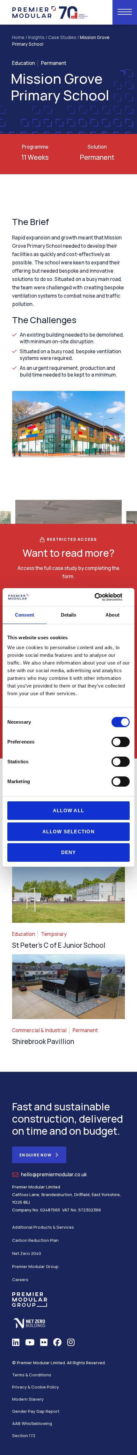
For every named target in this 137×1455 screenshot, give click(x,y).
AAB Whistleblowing (32, 1423)
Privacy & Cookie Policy (35, 1387)
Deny (68, 852)
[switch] (121, 742)
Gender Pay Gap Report (35, 1411)
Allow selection (68, 831)
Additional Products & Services (43, 1227)
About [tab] (112, 615)
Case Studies (62, 37)
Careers (20, 1279)
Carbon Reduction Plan (35, 1240)
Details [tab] (68, 615)
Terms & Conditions (31, 1375)
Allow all (68, 810)
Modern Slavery (28, 1399)
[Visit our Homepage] (50, 11)
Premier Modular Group (35, 1266)
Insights (36, 37)
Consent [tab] (24, 615)
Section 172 (23, 1435)
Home (18, 37)
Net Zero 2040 (26, 1253)
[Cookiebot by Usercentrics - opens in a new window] (102, 597)
